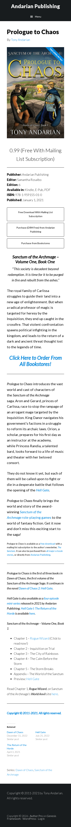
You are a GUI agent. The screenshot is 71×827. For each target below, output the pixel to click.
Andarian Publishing (35, 6)
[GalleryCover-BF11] (35, 95)
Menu (38, 16)
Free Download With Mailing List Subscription (35, 214)
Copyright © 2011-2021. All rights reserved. (34, 713)
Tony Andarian (20, 40)
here (32, 613)
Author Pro (36, 815)
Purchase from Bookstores (35, 243)
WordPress (29, 818)
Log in (41, 818)
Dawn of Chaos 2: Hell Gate (36, 588)
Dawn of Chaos (15, 732)
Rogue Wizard (39, 638)
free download (47, 543)
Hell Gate (32, 679)
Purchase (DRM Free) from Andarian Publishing (35, 229)
